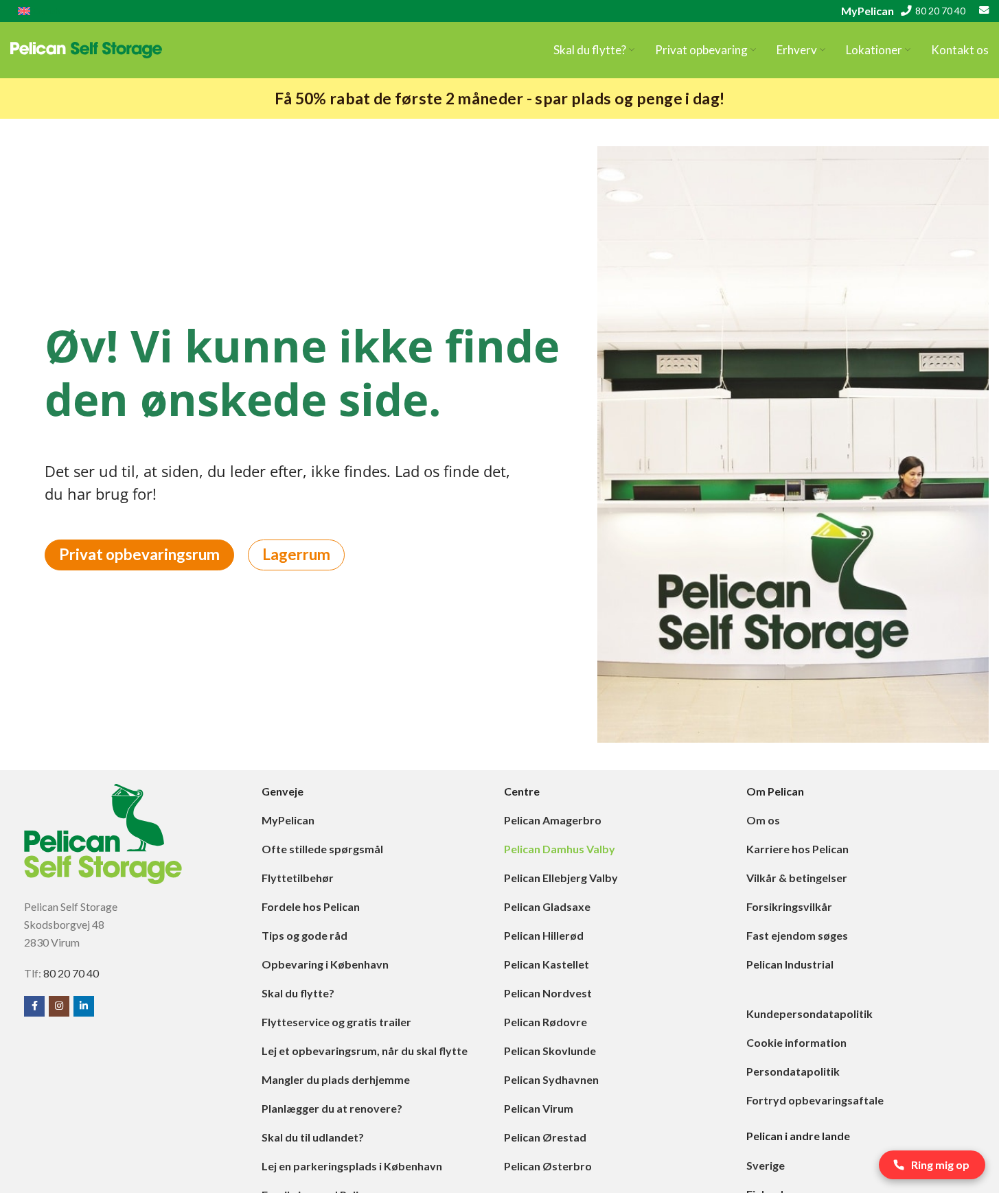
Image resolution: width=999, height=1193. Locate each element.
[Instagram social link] (59, 1006)
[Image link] (103, 832)
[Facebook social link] (34, 1006)
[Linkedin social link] (83, 1006)
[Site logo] (86, 48)
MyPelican (867, 10)
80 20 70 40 (940, 10)
